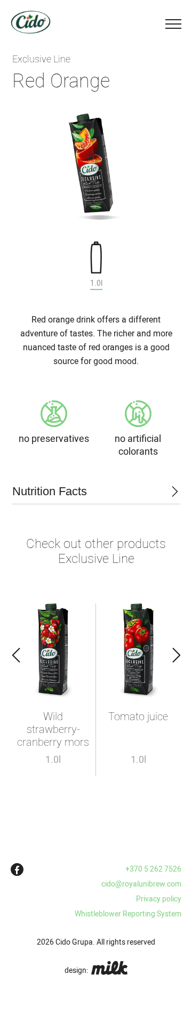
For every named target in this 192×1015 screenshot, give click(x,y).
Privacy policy (158, 899)
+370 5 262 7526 (153, 869)
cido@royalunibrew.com (141, 884)
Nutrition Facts (49, 491)
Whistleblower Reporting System (128, 913)
